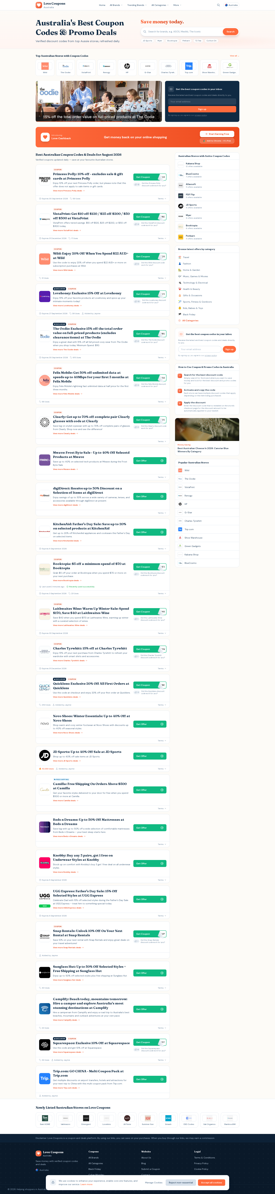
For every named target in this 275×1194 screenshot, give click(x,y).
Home (102, 5)
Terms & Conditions (204, 1157)
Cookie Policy (201, 1169)
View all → (234, 56)
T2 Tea (198, 40)
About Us (146, 1157)
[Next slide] (156, 101)
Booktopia (172, 40)
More (176, 5)
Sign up (202, 109)
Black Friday (94, 1169)
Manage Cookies (153, 1182)
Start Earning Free (219, 134)
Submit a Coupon (150, 1169)
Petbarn (186, 40)
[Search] (218, 5)
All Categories (159, 5)
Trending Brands (135, 5)
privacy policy (201, 115)
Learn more (86, 1184)
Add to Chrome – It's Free (219, 141)
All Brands (115, 5)
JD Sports (147, 40)
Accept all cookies (211, 1182)
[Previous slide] (40, 101)
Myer (160, 40)
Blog (143, 1163)
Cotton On (211, 40)
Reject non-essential (181, 1182)
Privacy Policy (201, 1163)
